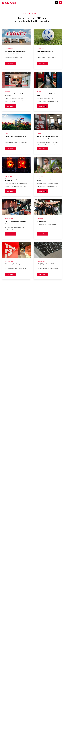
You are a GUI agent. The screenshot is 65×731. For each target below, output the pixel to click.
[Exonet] (9, 3)
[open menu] (60, 2)
